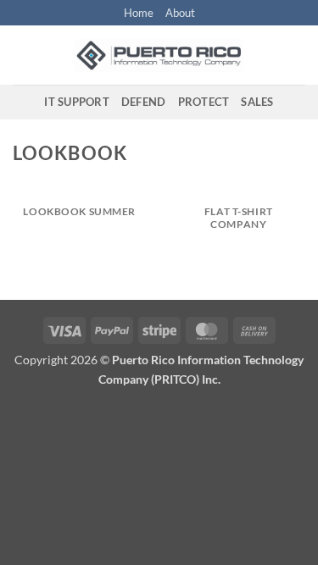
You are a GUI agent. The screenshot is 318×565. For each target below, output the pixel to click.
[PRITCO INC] (159, 55)
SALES (257, 101)
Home (138, 12)
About (180, 12)
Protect (204, 101)
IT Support (76, 101)
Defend (143, 101)
